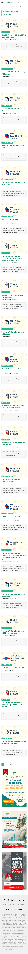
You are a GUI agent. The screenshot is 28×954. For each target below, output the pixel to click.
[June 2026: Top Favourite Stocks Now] (14, 136)
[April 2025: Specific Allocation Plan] (14, 659)
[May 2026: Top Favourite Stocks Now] (14, 210)
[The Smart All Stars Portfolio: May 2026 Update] (14, 173)
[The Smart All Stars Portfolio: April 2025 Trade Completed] (14, 622)
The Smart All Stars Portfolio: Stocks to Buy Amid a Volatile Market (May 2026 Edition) (11, 258)
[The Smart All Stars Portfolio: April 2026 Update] (14, 323)
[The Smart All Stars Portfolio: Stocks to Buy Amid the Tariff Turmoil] (14, 693)
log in (8, 44)
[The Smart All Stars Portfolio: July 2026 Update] (14, 63)
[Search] (26, 2)
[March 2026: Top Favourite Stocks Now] (14, 360)
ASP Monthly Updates (7, 68)
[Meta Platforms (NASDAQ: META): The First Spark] (14, 286)
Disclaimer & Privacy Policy (16, 904)
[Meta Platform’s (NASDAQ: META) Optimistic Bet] (14, 433)
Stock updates (5, 32)
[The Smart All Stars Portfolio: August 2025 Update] (14, 470)
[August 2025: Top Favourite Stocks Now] (14, 507)
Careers (5, 904)
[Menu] (2, 2)
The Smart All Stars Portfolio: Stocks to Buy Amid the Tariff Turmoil (11, 705)
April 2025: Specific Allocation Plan (13, 668)
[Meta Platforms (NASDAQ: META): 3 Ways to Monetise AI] (14, 26)
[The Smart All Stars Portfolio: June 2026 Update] (14, 100)
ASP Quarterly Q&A (6, 550)
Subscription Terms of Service (14, 909)
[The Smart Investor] (15, 2)
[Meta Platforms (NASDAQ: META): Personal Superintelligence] (14, 396)
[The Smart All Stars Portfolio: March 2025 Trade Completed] (14, 732)
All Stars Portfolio (6, 105)
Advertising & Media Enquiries (13, 907)
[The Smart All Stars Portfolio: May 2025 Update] (14, 585)
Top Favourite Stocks (7, 142)
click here (5, 48)
